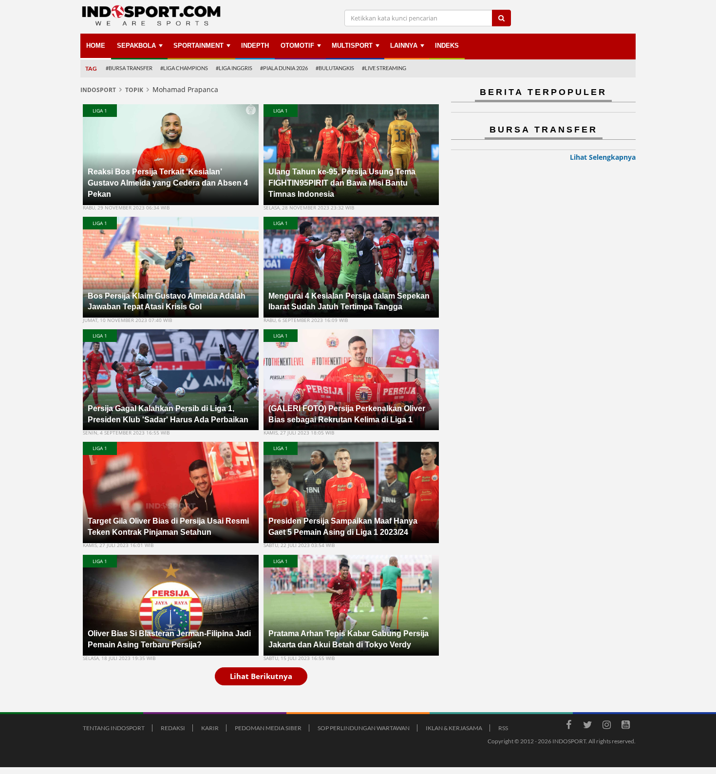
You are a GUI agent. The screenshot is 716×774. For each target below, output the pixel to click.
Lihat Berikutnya (261, 676)
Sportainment (198, 45)
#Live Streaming (384, 68)
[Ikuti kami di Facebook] (568, 726)
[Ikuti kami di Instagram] (606, 726)
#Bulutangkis (335, 68)
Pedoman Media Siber (268, 728)
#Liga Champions (184, 68)
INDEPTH (255, 45)
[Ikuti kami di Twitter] (587, 726)
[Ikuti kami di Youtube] (625, 726)
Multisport (352, 45)
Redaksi (173, 728)
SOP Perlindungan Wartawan (364, 728)
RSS (503, 728)
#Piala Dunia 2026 (284, 68)
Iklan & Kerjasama (454, 728)
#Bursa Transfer (129, 68)
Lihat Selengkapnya (603, 157)
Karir (210, 728)
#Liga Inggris (234, 68)
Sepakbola (136, 45)
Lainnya (403, 45)
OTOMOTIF (297, 45)
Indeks (447, 45)
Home (95, 45)
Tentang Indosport (114, 728)
